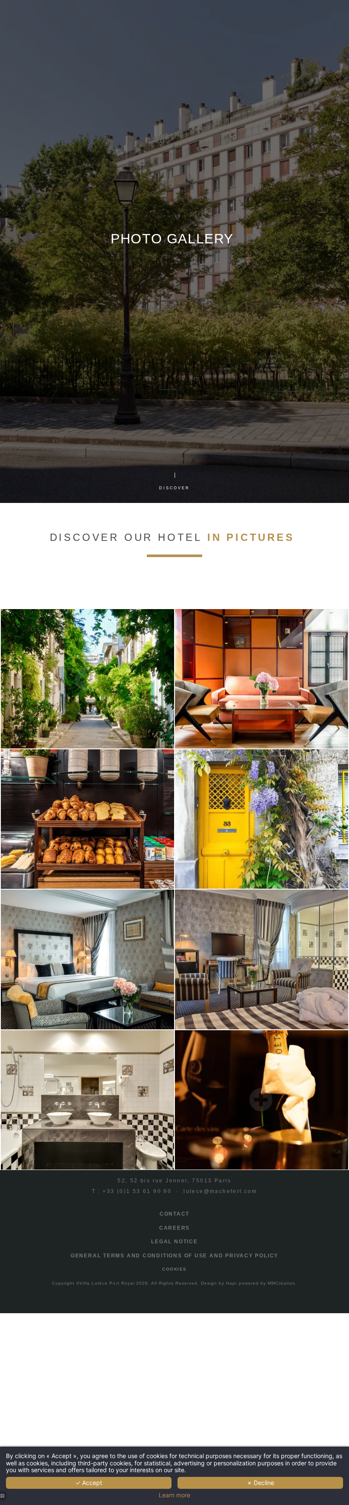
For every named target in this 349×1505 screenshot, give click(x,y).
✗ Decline (260, 1482)
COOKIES (174, 1269)
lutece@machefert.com (220, 1191)
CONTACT (175, 1214)
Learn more (174, 1495)
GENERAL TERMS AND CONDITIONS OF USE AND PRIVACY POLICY (174, 1256)
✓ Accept (88, 1482)
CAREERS (174, 1228)
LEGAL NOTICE (174, 1242)
